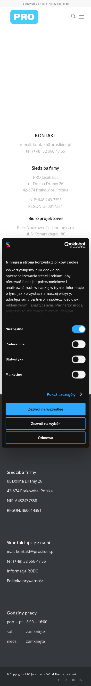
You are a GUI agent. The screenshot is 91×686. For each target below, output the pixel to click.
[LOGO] (38, 17)
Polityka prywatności (25, 580)
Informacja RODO (23, 571)
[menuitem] (71, 17)
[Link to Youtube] (73, 680)
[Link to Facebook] (58, 680)
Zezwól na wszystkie (45, 409)
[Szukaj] (71, 17)
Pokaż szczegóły (61, 394)
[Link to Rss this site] (80, 680)
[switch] (78, 344)
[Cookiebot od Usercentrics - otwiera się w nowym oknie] (64, 245)
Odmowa (45, 438)
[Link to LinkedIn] (66, 680)
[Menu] (81, 17)
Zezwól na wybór (45, 423)
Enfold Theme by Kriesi (61, 674)
